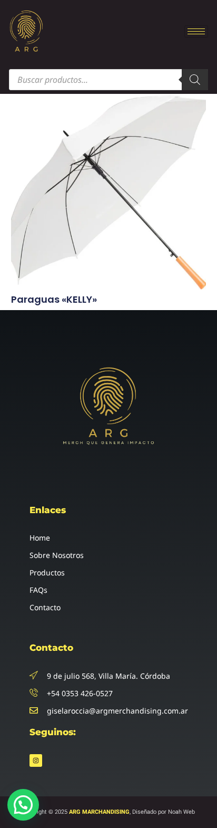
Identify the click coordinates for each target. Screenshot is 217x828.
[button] (23, 805)
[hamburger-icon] (196, 31)
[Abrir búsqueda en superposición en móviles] (108, 79)
